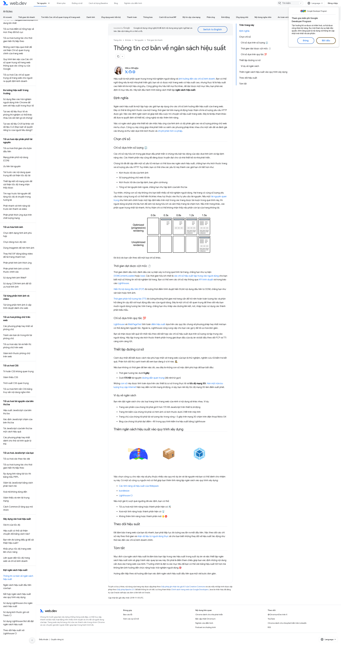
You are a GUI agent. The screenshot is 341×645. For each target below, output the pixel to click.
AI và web (7, 17)
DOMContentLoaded (124, 276)
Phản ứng (211, 17)
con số (124, 383)
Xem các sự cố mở (131, 619)
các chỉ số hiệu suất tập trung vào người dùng (196, 276)
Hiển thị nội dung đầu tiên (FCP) (129, 289)
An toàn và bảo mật (286, 17)
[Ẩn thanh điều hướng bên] (32, 640)
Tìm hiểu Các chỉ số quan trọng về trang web (60, 17)
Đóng (306, 40)
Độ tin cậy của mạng (191, 17)
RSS (269, 627)
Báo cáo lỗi (127, 614)
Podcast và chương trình (205, 627)
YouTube (271, 619)
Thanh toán (132, 17)
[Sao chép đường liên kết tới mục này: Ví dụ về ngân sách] (138, 395)
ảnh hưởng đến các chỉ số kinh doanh (196, 78)
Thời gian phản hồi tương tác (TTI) (130, 298)
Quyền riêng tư (57, 639)
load (143, 276)
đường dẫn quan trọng (153, 378)
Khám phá (61, 3)
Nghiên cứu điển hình (133, 3)
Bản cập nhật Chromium (205, 619)
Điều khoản (43, 639)
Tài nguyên (41, 3)
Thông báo (148, 17)
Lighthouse (123, 283)
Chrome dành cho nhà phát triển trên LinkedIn (287, 623)
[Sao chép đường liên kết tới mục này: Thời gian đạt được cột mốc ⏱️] (153, 266)
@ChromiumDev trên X (277, 614)
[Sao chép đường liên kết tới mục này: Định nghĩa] (130, 98)
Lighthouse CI (126, 495)
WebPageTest (135, 324)
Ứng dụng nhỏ (242, 17)
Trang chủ (118, 40)
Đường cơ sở (77, 3)
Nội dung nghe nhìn (263, 17)
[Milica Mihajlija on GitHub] (130, 72)
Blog (116, 3)
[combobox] (290, 3)
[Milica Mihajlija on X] (126, 72)
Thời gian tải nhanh (26, 17)
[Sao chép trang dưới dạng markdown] (118, 56)
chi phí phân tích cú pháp (170, 131)
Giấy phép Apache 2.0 (126, 589)
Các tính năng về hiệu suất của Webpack (139, 486)
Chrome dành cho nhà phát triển (209, 614)
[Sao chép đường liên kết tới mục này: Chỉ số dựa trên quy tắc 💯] (148, 318)
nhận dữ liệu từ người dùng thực (153, 536)
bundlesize (124, 490)
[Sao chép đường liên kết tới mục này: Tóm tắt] (127, 548)
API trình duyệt (206, 279)
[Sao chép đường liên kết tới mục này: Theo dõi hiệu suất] (142, 524)
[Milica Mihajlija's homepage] (133, 72)
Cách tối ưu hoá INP (167, 17)
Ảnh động (225, 17)
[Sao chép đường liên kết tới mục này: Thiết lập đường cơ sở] (146, 349)
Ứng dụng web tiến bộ (111, 17)
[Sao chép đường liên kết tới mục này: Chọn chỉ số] (132, 139)
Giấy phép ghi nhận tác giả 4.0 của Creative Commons (183, 586)
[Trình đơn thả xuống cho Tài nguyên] (50, 3)
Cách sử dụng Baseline (98, 3)
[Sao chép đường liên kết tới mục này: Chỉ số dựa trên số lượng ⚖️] (149, 148)
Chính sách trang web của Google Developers (189, 589)
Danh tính (91, 17)
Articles (8, 11)
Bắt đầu (326, 40)
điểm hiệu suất (158, 324)
